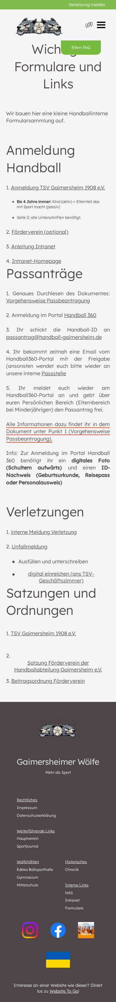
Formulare (74, 908)
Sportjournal (27, 846)
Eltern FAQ (81, 47)
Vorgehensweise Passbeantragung (48, 300)
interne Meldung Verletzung (44, 532)
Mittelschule (27, 885)
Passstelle (54, 373)
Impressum (27, 807)
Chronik (72, 869)
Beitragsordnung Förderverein (48, 681)
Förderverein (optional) (40, 232)
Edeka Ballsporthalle (35, 869)
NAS (69, 892)
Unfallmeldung (29, 546)
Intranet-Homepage (36, 261)
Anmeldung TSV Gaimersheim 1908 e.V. (58, 187)
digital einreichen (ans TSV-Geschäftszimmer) (61, 577)
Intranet (72, 900)
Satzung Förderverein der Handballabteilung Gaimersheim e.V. (58, 666)
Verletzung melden (87, 5)
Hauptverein (28, 838)
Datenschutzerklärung (36, 815)
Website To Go (64, 991)
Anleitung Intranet (33, 246)
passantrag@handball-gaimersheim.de (54, 337)
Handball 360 (80, 315)
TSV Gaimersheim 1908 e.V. (43, 633)
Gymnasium (27, 877)
